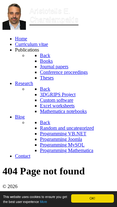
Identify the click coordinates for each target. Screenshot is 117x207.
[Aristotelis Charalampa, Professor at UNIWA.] (41, 28)
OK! (92, 198)
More (43, 201)
